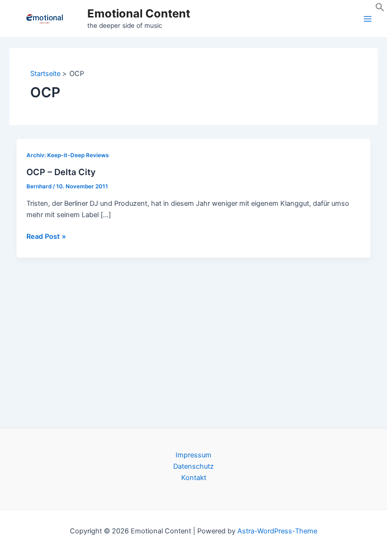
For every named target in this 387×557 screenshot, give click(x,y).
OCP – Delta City (61, 172)
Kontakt (193, 477)
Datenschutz (193, 466)
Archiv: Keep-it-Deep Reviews (67, 155)
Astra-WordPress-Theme (277, 531)
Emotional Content (138, 13)
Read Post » (46, 237)
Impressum (193, 455)
